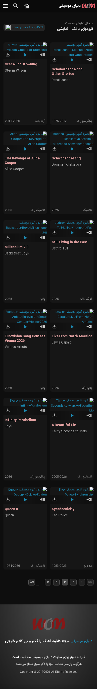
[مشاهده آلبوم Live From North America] (89, 328)
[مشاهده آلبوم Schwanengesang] (89, 150)
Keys (8, 426)
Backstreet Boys (17, 253)
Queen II (11, 509)
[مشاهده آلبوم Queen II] (42, 501)
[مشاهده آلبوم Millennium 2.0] (42, 239)
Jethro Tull (60, 248)
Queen (9, 515)
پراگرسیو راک (84, 120)
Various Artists (16, 347)
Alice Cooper (14, 169)
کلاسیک (87, 210)
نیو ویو (88, 565)
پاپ (43, 298)
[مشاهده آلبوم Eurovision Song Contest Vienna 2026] (42, 328)
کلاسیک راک (38, 210)
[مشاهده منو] (5, 8)
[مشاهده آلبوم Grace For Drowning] (42, 56)
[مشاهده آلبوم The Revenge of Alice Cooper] (42, 150)
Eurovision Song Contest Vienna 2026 (25, 339)
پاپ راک (87, 387)
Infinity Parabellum (20, 420)
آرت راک (40, 120)
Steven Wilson (15, 70)
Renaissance (61, 80)
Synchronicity (63, 509)
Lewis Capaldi (62, 342)
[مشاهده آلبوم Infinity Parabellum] (42, 412)
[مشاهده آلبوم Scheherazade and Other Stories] (89, 61)
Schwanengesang (66, 158)
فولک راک (86, 298)
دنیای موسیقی (81, 641)
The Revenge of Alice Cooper (22, 161)
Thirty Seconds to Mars (69, 431)
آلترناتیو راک (85, 476)
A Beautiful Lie (64, 425)
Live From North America (72, 336)
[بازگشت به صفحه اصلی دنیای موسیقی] (26, 8)
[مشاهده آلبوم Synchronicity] (89, 501)
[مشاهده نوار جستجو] (15, 8)
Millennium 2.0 (16, 247)
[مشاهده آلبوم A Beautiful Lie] (89, 417)
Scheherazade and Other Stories (67, 72)
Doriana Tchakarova (66, 164)
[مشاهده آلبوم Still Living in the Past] (89, 234)
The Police (60, 515)
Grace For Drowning (21, 64)
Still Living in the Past (70, 242)
